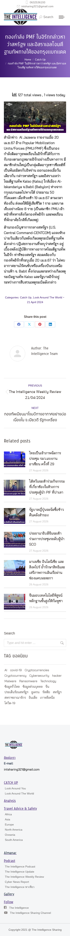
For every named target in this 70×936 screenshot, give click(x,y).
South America (14, 839)
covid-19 (16, 670)
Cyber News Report (17, 881)
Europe (9, 824)
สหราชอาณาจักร (15, 697)
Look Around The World (47, 297)
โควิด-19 (9, 703)
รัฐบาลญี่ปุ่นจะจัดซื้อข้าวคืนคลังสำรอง (46, 512)
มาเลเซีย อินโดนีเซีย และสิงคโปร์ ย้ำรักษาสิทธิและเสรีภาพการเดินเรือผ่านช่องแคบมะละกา (47, 570)
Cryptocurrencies (37, 670)
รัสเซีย (46, 692)
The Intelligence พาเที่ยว (19, 886)
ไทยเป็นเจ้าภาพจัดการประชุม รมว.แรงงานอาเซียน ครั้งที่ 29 (45, 459)
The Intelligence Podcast (20, 866)
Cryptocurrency (15, 675)
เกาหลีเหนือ (47, 697)
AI (5, 670)
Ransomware (28, 681)
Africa (8, 814)
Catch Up (26, 297)
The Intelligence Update (19, 871)
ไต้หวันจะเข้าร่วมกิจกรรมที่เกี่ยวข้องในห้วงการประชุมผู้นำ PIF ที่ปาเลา (47, 487)
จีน (47, 686)
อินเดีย (33, 697)
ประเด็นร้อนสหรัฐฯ (16, 692)
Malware (10, 681)
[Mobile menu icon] (61, 17)
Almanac (10, 853)
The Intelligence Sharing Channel (30, 912)
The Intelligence (19, 907)
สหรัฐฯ (57, 692)
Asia (7, 819)
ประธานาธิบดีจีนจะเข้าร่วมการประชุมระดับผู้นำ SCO (46, 539)
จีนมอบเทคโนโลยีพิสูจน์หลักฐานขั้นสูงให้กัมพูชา (46, 598)
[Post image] (14, 459)
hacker (57, 675)
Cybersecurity (39, 675)
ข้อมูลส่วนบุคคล (33, 686)
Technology (48, 681)
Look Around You (15, 788)
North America (13, 829)
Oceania (10, 834)
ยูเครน (35, 692)
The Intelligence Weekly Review (24, 876)
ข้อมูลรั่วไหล (12, 686)
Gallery (9, 894)
